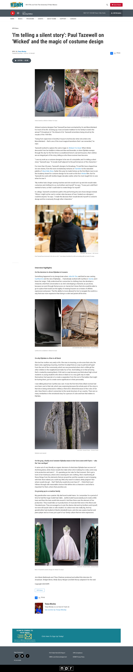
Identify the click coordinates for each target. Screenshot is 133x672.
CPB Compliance (77, 653)
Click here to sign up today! (53, 636)
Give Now (117, 5)
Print (118, 53)
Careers (73, 19)
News (12, 19)
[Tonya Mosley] (39, 608)
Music (20, 19)
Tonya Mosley (22, 51)
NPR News (15, 28)
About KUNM (51, 19)
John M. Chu (72, 276)
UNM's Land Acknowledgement (58, 657)
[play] (12, 13)
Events (40, 19)
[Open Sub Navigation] (15, 19)
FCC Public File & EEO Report (57, 653)
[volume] (18, 13)
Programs (30, 19)
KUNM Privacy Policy (78, 657)
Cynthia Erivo (39, 279)
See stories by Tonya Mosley (55, 610)
